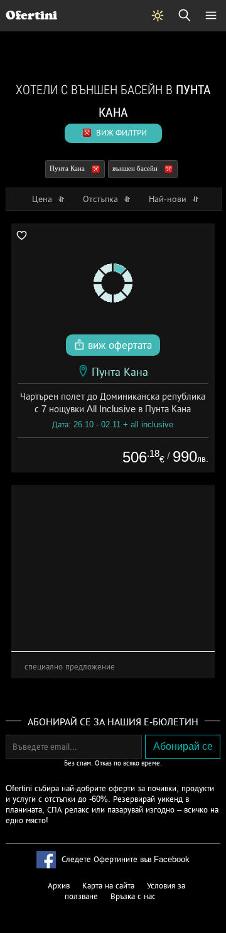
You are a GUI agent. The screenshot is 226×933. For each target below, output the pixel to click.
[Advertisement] (113, 563)
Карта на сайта (108, 885)
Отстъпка (102, 199)
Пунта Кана (67, 168)
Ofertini (31, 15)
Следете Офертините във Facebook (126, 859)
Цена (43, 199)
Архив (59, 885)
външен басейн (135, 168)
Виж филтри (120, 132)
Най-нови (169, 199)
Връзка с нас (133, 896)
